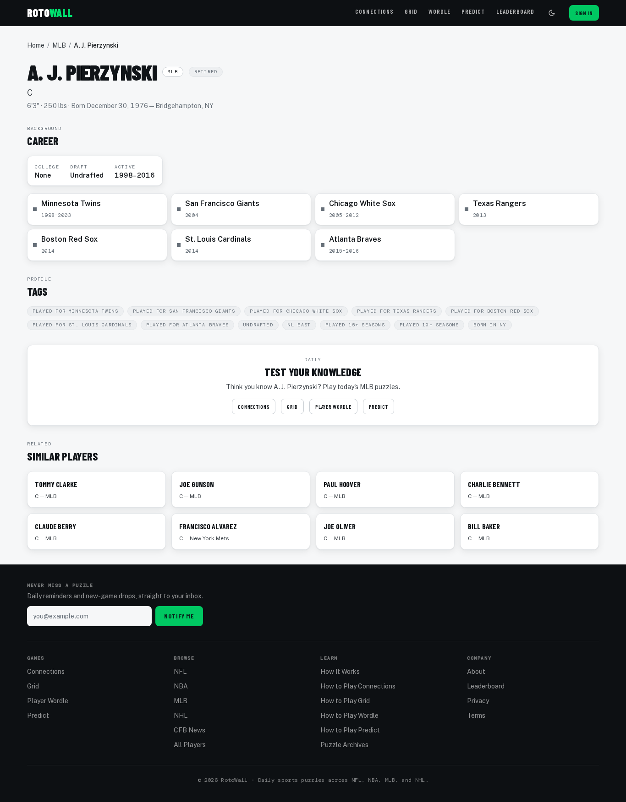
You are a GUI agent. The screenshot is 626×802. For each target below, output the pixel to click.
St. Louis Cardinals (218, 239)
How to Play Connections (357, 686)
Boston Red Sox (69, 239)
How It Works (340, 671)
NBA (181, 686)
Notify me (179, 616)
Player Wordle (333, 406)
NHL (180, 715)
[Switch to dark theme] (551, 12)
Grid (411, 11)
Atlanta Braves (355, 239)
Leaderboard (515, 11)
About (476, 671)
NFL (180, 671)
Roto (49, 12)
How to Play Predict (350, 730)
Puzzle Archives (344, 744)
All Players (190, 744)
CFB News (189, 730)
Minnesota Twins (71, 203)
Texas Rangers (499, 203)
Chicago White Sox (362, 203)
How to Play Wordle (349, 715)
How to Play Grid (345, 700)
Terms (476, 715)
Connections (374, 11)
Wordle (439, 11)
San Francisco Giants (222, 203)
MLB (59, 45)
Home (35, 45)
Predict (473, 11)
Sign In (584, 13)
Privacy (478, 700)
